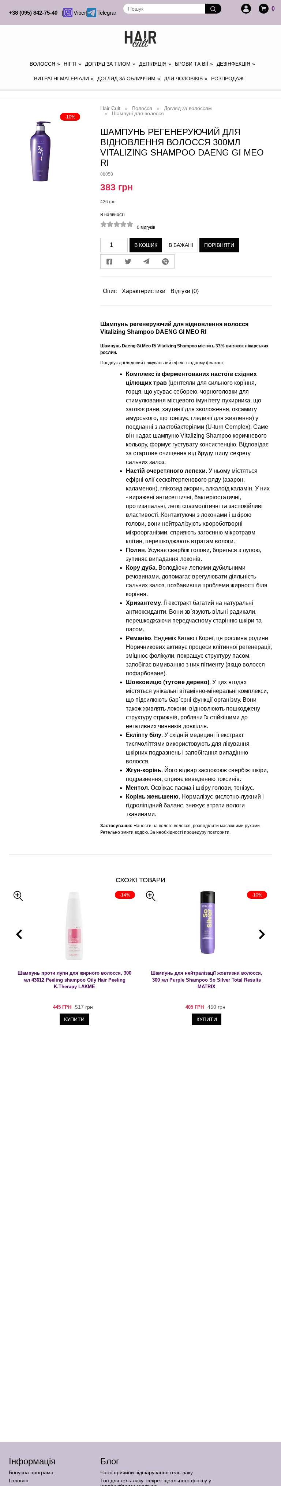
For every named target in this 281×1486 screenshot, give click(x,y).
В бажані (181, 245)
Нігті (72, 64)
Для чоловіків (185, 78)
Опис (110, 291)
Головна (19, 1480)
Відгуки (185, 291)
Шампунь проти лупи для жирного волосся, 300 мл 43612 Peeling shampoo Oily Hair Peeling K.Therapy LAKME (74, 979)
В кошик (145, 245)
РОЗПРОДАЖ (227, 78)
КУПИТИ (74, 1019)
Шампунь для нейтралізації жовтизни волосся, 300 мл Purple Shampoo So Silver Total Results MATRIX (206, 979)
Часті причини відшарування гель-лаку (146, 1472)
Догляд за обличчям (128, 78)
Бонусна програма (31, 1472)
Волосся (45, 64)
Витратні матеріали (64, 78)
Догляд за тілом (110, 64)
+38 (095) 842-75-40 (34, 13)
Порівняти (219, 245)
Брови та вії (194, 64)
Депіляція (155, 64)
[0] (264, 9)
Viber (79, 13)
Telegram (106, 13)
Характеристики (143, 291)
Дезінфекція (236, 64)
